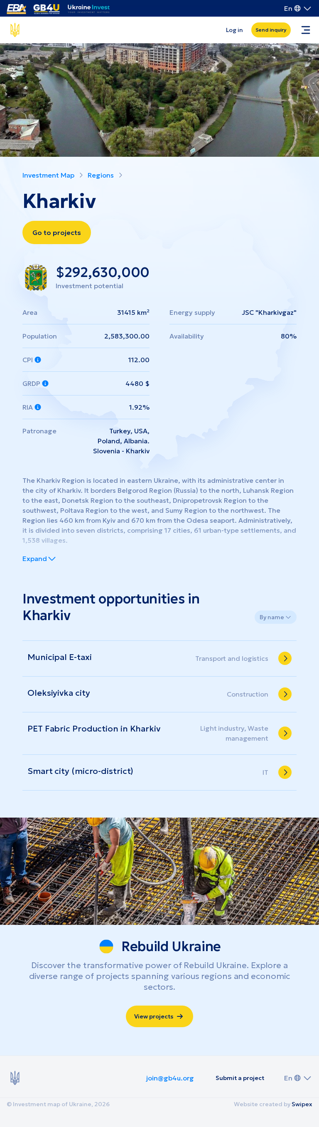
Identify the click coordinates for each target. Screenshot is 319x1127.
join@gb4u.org (170, 1078)
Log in (234, 30)
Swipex (302, 1104)
